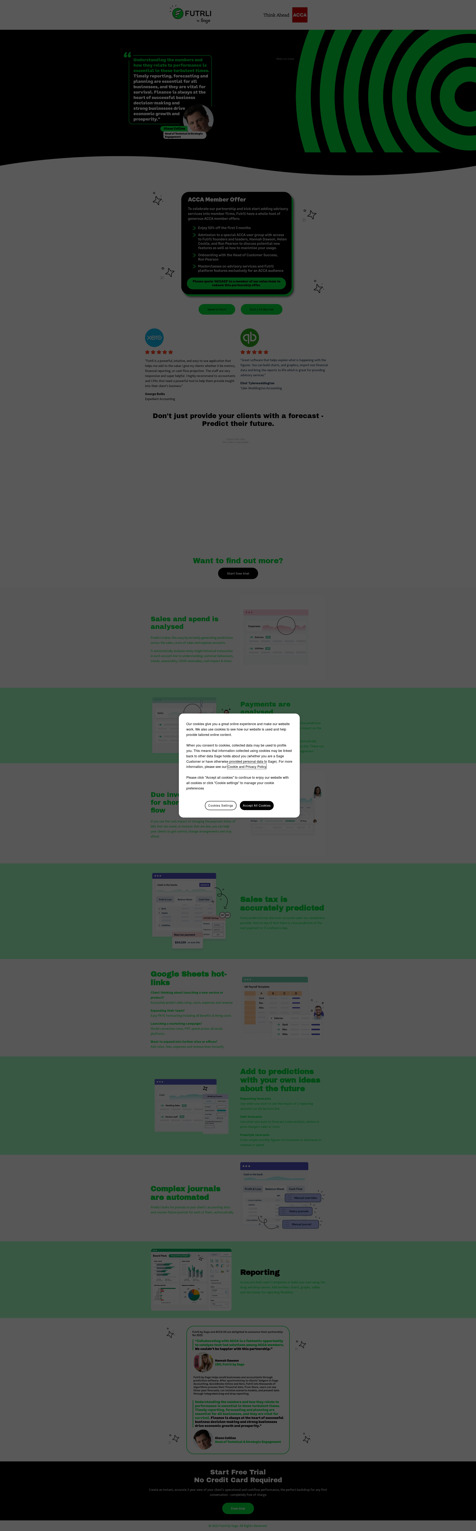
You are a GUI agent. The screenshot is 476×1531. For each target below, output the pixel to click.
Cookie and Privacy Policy (247, 766)
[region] (239, 766)
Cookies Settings (220, 805)
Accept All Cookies (257, 805)
